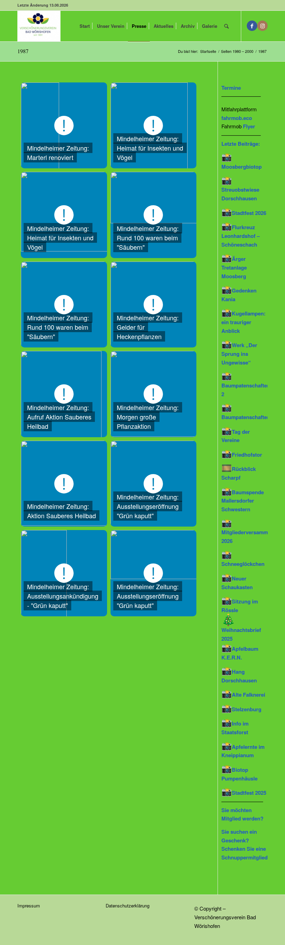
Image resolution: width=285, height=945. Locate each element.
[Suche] (226, 26)
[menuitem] (84, 26)
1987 (22, 51)
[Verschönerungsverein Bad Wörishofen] (38, 26)
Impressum (28, 905)
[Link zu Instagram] (262, 26)
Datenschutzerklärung (127, 905)
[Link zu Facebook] (252, 26)
